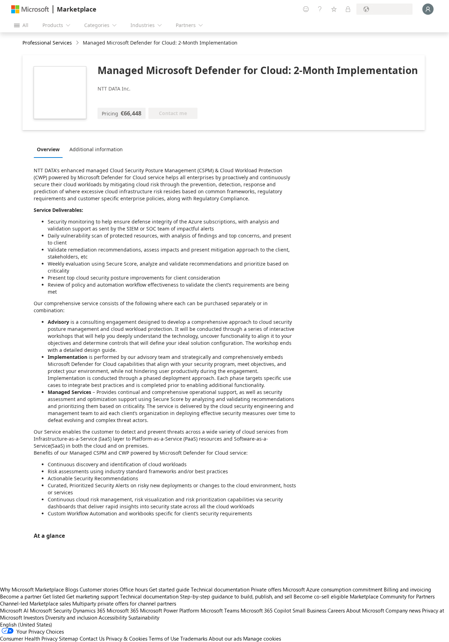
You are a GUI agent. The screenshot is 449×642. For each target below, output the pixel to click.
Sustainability (143, 617)
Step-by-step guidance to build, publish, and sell (236, 596)
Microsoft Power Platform (169, 610)
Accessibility (113, 617)
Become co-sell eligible (321, 596)
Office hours (134, 589)
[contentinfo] (78, 43)
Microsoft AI (14, 610)
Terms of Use (164, 638)
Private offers (266, 589)
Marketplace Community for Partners (392, 596)
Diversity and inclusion (71, 617)
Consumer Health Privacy (29, 638)
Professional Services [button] (47, 42)
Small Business (309, 610)
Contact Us (92, 638)
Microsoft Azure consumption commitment (333, 589)
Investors (34, 617)
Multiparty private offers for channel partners (124, 603)
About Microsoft (365, 610)
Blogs (71, 589)
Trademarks (193, 638)
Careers (336, 610)
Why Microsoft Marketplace (32, 589)
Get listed (54, 596)
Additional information (96, 149)
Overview (48, 149)
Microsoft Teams (220, 610)
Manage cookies (262, 638)
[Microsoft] (30, 9)
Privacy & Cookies (126, 638)
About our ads (225, 638)
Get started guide (169, 589)
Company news (403, 610)
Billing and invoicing (407, 589)
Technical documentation (220, 589)
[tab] (50, 149)
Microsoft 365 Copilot (266, 610)
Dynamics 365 (89, 610)
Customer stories (99, 589)
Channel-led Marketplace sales (35, 603)
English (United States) (26, 624)
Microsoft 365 (123, 610)
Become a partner (20, 596)
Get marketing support (92, 596)
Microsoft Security (51, 610)
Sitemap (68, 638)
